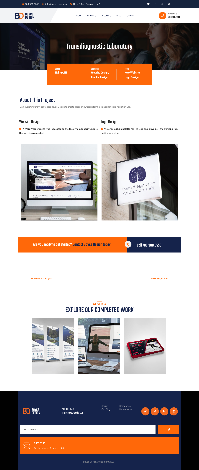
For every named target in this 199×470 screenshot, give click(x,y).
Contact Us (125, 405)
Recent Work (125, 409)
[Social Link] (148, 4)
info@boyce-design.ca (56, 4)
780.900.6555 (32, 4)
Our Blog (106, 409)
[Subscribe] (168, 429)
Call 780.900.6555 (149, 245)
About (104, 405)
